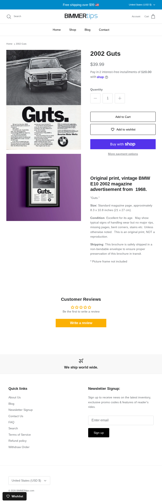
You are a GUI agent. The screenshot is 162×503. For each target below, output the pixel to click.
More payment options (123, 154)
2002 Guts (21, 44)
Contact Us (15, 416)
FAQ (11, 422)
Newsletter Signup (20, 409)
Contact (104, 29)
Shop (72, 29)
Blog (87, 29)
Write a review (81, 323)
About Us (14, 397)
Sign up (99, 432)
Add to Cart (123, 116)
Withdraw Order (19, 447)
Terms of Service (19, 434)
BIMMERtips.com (25, 490)
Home (57, 29)
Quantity (96, 89)
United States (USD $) (140, 4)
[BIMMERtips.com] (81, 16)
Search (13, 428)
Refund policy (17, 440)
